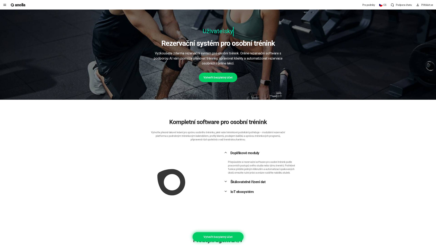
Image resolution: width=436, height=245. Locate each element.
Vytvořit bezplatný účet (218, 77)
